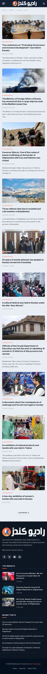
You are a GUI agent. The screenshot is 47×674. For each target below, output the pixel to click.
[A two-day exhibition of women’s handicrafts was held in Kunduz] (23, 478)
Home (15, 668)
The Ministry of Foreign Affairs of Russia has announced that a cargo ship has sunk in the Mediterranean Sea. (22, 101)
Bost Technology (34, 664)
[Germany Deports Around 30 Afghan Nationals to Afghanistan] (8, 590)
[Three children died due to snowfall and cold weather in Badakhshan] (23, 191)
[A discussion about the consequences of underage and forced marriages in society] (23, 384)
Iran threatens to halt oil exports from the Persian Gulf (21, 643)
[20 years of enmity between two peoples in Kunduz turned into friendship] (23, 242)
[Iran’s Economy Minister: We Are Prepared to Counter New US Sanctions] (8, 576)
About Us (22, 668)
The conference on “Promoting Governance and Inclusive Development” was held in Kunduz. (23, 48)
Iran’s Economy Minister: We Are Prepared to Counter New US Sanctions (29, 575)
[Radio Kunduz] (24, 3)
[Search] (44, 3)
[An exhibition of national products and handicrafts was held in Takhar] (23, 427)
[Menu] (3, 3)
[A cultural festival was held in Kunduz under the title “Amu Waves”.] (23, 285)
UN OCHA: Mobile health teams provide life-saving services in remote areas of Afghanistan (29, 601)
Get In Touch (32, 668)
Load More (22, 513)
